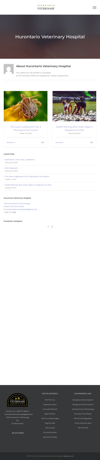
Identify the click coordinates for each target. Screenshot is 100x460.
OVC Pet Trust (50, 400)
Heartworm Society (50, 437)
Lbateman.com (69, 456)
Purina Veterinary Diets (83, 423)
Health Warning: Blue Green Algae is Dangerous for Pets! (28, 185)
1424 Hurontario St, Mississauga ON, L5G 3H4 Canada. (17, 420)
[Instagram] (52, 227)
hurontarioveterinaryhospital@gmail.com (20, 209)
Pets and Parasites (50, 432)
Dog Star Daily (50, 423)
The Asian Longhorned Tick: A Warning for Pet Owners (27, 176)
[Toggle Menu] (94, 7)
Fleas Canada (50, 428)
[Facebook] (48, 227)
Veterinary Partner (50, 404)
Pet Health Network (50, 409)
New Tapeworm (11, 168)
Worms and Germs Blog (50, 418)
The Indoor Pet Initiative (83, 414)
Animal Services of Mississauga (83, 409)
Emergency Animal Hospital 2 (83, 404)
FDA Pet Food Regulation (83, 418)
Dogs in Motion (49, 414)
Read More (10, 142)
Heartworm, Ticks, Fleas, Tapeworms (20, 159)
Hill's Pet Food (83, 428)
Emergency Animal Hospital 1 (83, 400)
